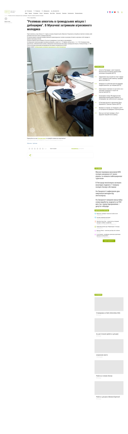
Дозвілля (56, 11)
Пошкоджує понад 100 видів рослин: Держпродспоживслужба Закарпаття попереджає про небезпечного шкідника (111, 97)
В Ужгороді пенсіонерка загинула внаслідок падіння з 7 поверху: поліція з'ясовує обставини (108, 185)
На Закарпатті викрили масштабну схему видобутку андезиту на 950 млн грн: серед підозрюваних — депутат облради (109, 203)
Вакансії (30, 13)
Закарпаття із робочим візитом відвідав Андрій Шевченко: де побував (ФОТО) (111, 84)
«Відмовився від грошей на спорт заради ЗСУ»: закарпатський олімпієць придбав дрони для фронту (111, 78)
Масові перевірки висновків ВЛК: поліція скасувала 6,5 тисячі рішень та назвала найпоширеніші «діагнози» (109, 175)
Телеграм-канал (42, 138)
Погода (41, 13)
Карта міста (58, 13)
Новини (37, 11)
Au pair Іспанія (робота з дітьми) (107, 334)
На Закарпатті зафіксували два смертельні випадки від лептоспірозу (108, 193)
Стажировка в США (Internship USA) (108, 313)
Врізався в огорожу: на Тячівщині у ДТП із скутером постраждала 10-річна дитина (111, 108)
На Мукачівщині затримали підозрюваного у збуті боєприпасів (50, 47)
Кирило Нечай (7, 21)
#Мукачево (29, 143)
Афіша (26, 13)
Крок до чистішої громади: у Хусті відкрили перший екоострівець (109, 113)
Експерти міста (71, 13)
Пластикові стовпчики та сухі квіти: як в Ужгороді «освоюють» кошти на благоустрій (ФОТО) (111, 90)
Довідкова (64, 13)
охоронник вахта (102, 355)
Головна (29, 11)
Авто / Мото (52, 13)
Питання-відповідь (78, 13)
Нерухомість (46, 13)
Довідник (47, 11)
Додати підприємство (109, 240)
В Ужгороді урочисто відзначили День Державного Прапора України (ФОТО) (110, 103)
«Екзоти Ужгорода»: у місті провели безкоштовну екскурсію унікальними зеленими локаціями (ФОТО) (110, 71)
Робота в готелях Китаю (104, 376)
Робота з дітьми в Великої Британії (108, 397)
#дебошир (35, 143)
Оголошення (35, 13)
